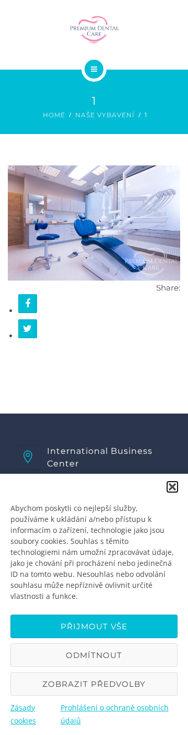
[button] (172, 487)
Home (54, 115)
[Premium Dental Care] (94, 28)
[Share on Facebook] (27, 303)
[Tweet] (27, 328)
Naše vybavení (105, 115)
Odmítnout (94, 655)
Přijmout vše (94, 626)
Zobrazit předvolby (94, 684)
